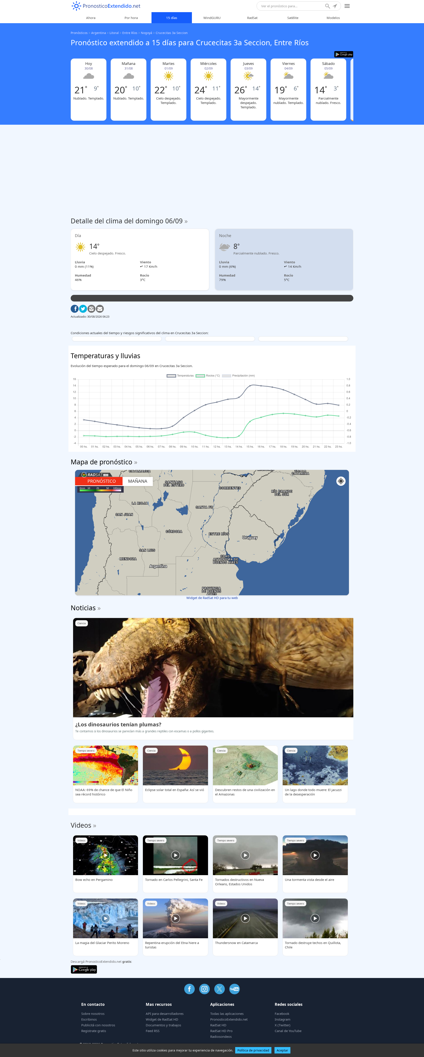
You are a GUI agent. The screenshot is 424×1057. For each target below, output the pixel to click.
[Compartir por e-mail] (100, 309)
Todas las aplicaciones (227, 1013)
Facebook (282, 1013)
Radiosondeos (221, 1036)
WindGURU (212, 17)
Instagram (282, 1019)
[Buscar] (328, 6)
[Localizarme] (335, 6)
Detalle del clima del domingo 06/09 (129, 220)
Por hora (131, 17)
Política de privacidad (253, 1050)
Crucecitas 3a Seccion (172, 33)
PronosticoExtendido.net (229, 1019)
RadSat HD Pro (221, 1031)
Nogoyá (146, 33)
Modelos (333, 17)
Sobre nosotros (92, 1013)
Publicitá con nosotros (98, 1025)
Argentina (98, 33)
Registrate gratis (93, 1031)
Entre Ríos (129, 33)
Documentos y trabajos (163, 1025)
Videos (81, 825)
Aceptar (282, 1050)
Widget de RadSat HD (162, 1019)
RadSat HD (218, 1025)
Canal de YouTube (288, 1031)
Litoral (114, 33)
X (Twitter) (282, 1025)
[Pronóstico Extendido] (106, 6)
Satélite (292, 17)
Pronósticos (79, 33)
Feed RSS (152, 1031)
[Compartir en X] (83, 309)
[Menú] (347, 6)
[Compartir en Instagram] (91, 309)
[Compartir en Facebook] (75, 309)
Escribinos (89, 1019)
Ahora (90, 17)
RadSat (252, 17)
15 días (171, 17)
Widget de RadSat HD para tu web (212, 597)
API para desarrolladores (165, 1013)
